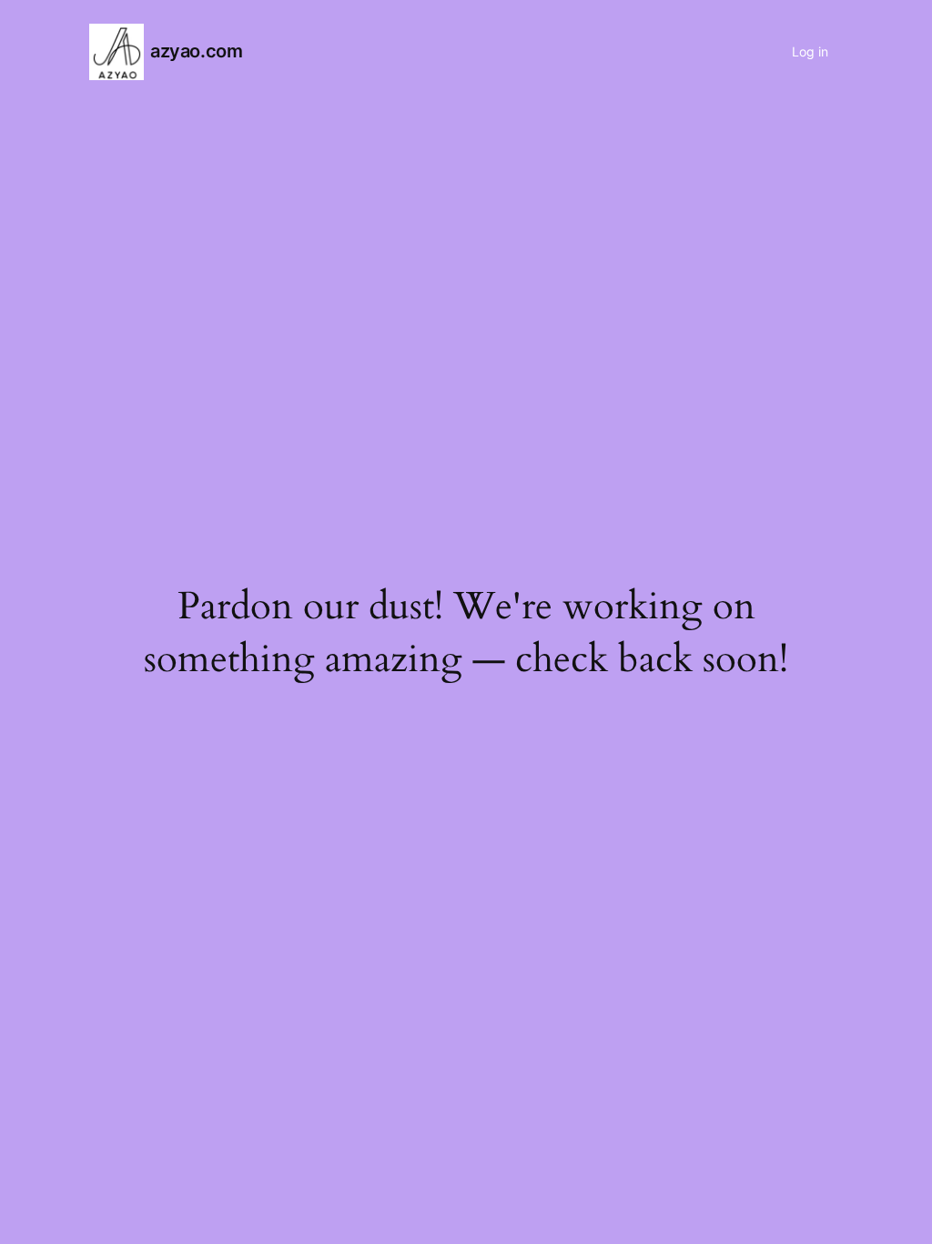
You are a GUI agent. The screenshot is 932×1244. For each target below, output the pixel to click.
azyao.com (196, 51)
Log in (810, 51)
